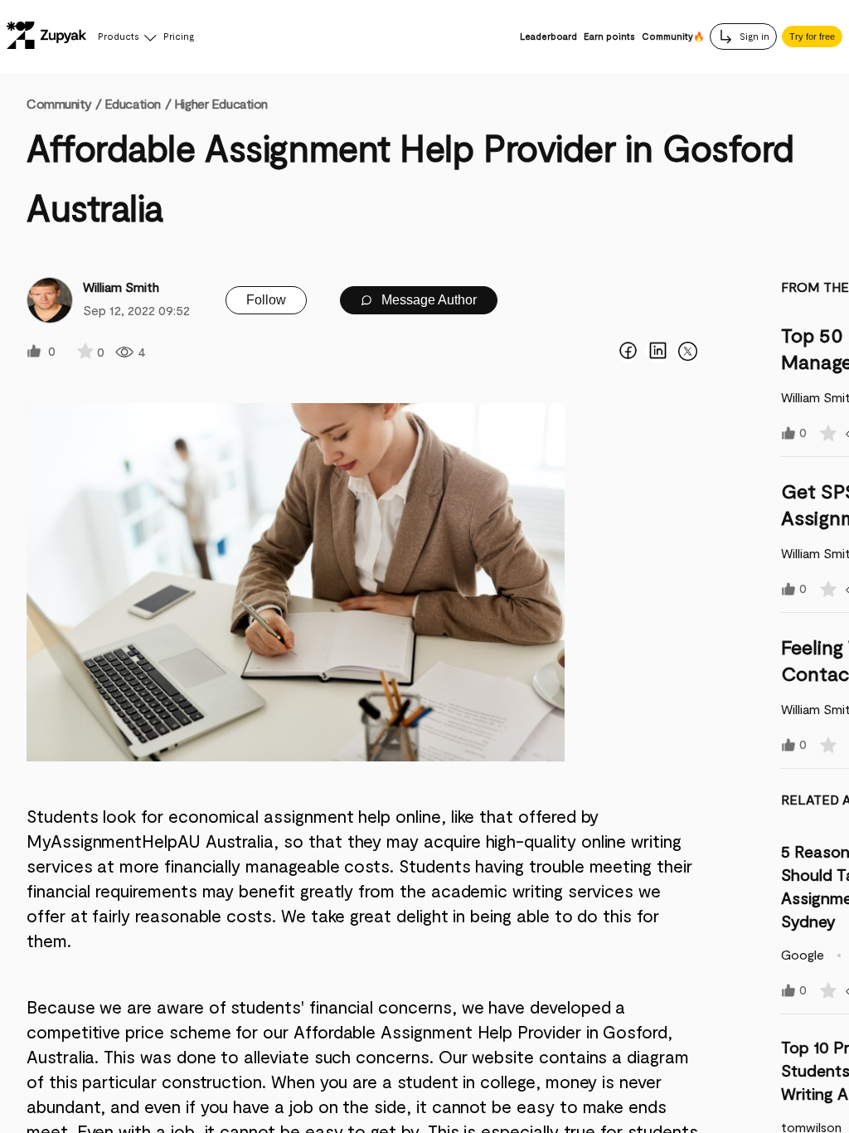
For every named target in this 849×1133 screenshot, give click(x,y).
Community (64, 103)
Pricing (178, 36)
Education (132, 103)
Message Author (427, 300)
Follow (266, 300)
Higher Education (221, 103)
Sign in (753, 36)
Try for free (812, 36)
